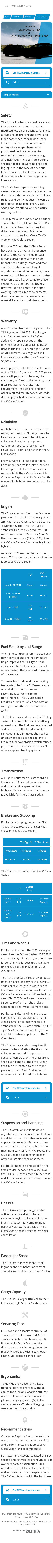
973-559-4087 (31, 1516)
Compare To (29, 17)
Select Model (17, 17)
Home (7, 17)
